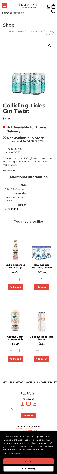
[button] (4, 5)
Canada (9, 209)
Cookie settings (28, 468)
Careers (30, 382)
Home (12, 31)
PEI (16, 209)
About (4, 382)
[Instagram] (28, 404)
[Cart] (53, 6)
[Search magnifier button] (53, 12)
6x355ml (18, 152)
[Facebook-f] (22, 404)
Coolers (20, 31)
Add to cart (15, 287)
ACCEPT (28, 461)
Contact (41, 382)
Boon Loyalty (17, 382)
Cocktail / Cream (34, 31)
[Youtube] (35, 404)
